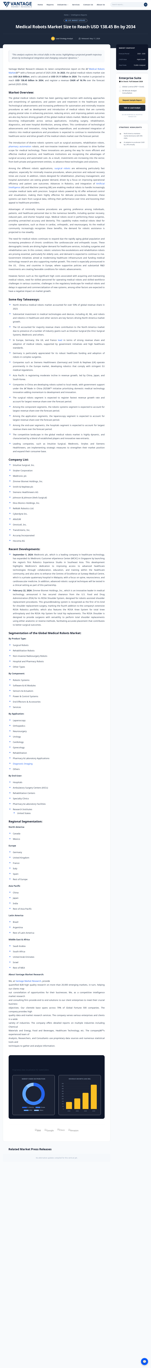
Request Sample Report (132, 100)
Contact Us (88, 4)
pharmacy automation (20, 146)
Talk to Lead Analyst (132, 108)
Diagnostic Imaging (23, 763)
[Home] (17, 5)
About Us (101, 4)
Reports (50, 4)
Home (40, 4)
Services (76, 4)
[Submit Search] (145, 4)
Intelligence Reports (79, 15)
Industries (62, 4)
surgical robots (62, 168)
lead (60, 340)
